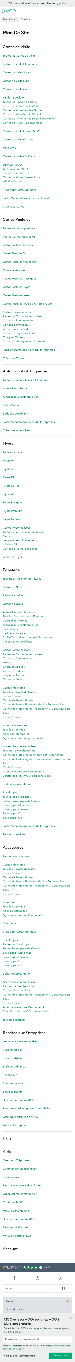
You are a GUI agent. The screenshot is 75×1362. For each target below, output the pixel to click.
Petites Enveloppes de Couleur (22, 800)
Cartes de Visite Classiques (20, 64)
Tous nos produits (14, 834)
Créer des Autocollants (17, 430)
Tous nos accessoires (16, 856)
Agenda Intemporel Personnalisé (23, 771)
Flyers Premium (12, 511)
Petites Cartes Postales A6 (19, 236)
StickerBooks (11, 405)
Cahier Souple (12, 696)
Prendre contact (13, 1083)
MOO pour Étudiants (16, 1210)
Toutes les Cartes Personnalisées (23, 316)
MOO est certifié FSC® (17, 1235)
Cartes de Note (12, 587)
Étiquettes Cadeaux (15, 675)
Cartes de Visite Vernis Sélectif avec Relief (29, 118)
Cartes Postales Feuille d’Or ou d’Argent (28, 303)
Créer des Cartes (13, 206)
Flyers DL (8, 477)
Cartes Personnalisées (17, 527)
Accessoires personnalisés (19, 746)
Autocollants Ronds (15, 388)
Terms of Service (10, 1349)
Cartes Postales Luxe (16, 295)
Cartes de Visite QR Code (19, 156)
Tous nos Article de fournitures (22, 578)
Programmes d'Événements (20, 540)
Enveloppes (10, 792)
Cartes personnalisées (17, 312)
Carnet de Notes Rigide (18, 700)
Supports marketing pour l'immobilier (27, 1108)
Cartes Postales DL (14, 253)
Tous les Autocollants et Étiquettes (24, 616)
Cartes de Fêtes (12, 679)
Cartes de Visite (16, 46)
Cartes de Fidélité (14, 671)
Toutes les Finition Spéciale (20, 101)
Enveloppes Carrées (15, 809)
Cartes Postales (16, 219)
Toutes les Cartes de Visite (19, 55)
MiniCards (9, 148)
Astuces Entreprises (15, 1125)
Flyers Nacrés (11, 519)
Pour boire (9, 923)
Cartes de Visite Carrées (18, 139)
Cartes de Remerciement (18, 320)
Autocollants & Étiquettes (25, 371)
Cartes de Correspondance (20, 548)
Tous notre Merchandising (19, 750)
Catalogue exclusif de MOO (20, 1116)
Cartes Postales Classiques (19, 278)
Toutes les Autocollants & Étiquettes (25, 380)
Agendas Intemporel (16, 733)
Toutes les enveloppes (17, 796)
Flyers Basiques (12, 502)
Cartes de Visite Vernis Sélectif (22, 114)
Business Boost (12, 1049)
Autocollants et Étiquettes (19, 612)
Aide (7, 1151)
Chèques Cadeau (14, 337)
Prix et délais (11, 1177)
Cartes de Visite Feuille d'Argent (23, 110)
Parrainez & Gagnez (15, 1227)
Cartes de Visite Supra (17, 72)
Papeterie (11, 569)
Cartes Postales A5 (15, 270)
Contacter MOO (13, 1202)
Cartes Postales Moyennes (19, 261)
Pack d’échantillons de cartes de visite (26, 198)
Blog (7, 1138)
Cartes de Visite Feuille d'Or (20, 106)
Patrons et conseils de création (22, 1185)
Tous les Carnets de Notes (19, 691)
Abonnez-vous (61, 1355)
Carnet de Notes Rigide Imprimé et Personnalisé (33, 704)
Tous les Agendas (14, 729)
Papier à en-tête (13, 595)
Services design (12, 1091)
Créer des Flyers (13, 557)
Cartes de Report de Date (19, 333)
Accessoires (13, 847)
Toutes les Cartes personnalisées (23, 531)
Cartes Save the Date (16, 328)
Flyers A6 (9, 494)
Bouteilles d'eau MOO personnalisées (27, 775)
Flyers (8, 443)
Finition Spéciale (13, 97)
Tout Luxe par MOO (15, 168)
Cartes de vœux (13, 603)
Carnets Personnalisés (17, 990)
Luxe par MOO (12, 164)
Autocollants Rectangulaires (20, 396)
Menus (7, 536)
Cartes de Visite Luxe (16, 80)
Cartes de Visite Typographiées (22, 122)
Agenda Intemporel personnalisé (23, 738)
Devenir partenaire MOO (19, 1100)
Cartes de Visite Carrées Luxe (21, 177)
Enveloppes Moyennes (17, 805)
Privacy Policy (60, 1345)
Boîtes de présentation (17, 784)
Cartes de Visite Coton (17, 89)
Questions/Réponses (16, 1160)
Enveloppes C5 (12, 817)
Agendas (8, 902)
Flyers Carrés (11, 485)
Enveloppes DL (12, 813)
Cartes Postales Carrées (18, 245)
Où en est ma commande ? (20, 1194)
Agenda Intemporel (15, 725)
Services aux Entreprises (24, 1032)
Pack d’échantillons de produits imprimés (29, 349)
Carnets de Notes (14, 687)
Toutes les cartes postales (19, 228)
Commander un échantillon (20, 1168)
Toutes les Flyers (13, 452)
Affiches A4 (10, 544)
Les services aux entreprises (20, 1041)
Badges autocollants (16, 413)
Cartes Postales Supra (16, 287)
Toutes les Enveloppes (17, 944)
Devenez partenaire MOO (19, 1219)
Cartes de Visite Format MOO (21, 131)
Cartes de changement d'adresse (24, 341)
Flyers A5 (9, 469)
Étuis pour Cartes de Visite (19, 189)
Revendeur (10, 1075)
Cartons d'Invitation (15, 324)
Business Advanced (15, 1058)
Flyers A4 (9, 460)
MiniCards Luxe (12, 181)
